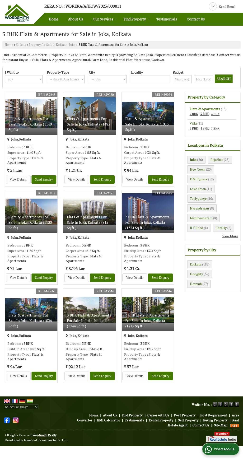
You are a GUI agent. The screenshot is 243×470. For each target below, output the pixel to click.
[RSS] (234, 425)
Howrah (196, 283)
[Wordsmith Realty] (17, 13)
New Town (197, 169)
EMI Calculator (108, 420)
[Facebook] (7, 420)
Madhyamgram (201, 218)
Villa (193, 123)
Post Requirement (213, 415)
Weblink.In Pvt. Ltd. (54, 440)
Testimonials (166, 19)
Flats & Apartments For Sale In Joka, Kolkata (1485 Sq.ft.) (88, 124)
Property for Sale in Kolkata (47, 45)
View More (230, 236)
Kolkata (21, 45)
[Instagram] (16, 420)
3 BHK (204, 114)
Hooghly (196, 274)
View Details (18, 179)
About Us (75, 19)
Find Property (135, 19)
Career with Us (158, 415)
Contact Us (196, 19)
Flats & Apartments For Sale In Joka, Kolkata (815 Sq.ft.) (87, 222)
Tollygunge (198, 198)
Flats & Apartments (205, 109)
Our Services (103, 19)
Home (53, 19)
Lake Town (198, 188)
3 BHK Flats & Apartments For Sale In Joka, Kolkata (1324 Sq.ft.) (147, 222)
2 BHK (194, 114)
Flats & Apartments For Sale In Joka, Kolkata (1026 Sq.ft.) (146, 124)
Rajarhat (216, 159)
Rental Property (161, 420)
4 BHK (215, 114)
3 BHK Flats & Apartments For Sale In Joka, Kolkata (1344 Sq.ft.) (89, 320)
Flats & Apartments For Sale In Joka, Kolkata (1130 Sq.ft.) (30, 222)
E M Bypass (198, 179)
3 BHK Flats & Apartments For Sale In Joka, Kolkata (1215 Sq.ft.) (147, 320)
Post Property (185, 415)
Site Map (220, 425)
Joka (72, 45)
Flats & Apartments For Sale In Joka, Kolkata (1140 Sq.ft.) (30, 124)
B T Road (196, 227)
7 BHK (215, 128)
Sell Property (188, 420)
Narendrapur (199, 208)
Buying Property (215, 420)
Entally (221, 227)
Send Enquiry (44, 179)
